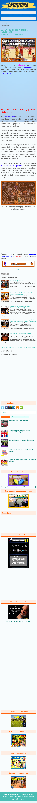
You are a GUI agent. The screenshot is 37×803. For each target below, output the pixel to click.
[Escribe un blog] (4, 274)
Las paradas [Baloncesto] (17, 281)
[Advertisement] (18, 91)
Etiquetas (15, 417)
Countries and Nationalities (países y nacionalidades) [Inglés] (20, 431)
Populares (6, 417)
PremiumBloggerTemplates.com (18, 798)
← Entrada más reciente (9, 347)
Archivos (24, 417)
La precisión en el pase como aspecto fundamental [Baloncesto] (20, 307)
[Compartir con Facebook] (8, 274)
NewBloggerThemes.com (18, 799)
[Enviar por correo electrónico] (2, 274)
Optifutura (5, 34)
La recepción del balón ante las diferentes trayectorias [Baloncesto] (21, 293)
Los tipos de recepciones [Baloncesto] (20, 333)
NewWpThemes (13, 796)
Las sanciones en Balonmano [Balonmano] (21, 440)
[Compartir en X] (6, 274)
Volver (18, 269)
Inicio (3, 24)
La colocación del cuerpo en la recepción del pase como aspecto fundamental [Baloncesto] (23, 320)
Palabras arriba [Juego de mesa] (18, 420)
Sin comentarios (18, 34)
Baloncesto (9, 24)
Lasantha (31, 796)
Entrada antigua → (29, 347)
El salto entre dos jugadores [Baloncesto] (14, 31)
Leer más (7, 289)
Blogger (28, 621)
